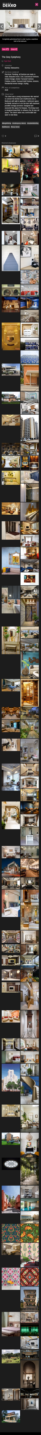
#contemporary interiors (19, 123)
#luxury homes (15, 127)
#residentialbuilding (32, 123)
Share (13, 49)
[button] (2, 26)
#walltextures (6, 127)
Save (4, 49)
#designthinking (6, 123)
